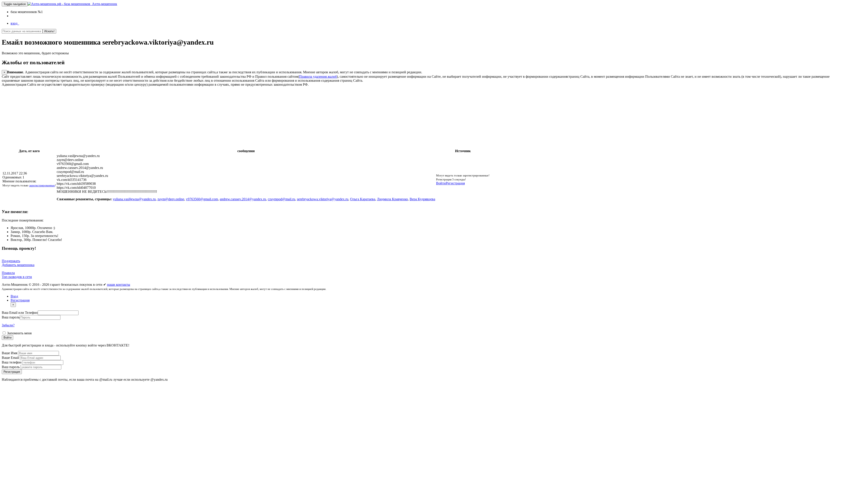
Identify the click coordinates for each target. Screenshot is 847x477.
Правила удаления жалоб (318, 76)
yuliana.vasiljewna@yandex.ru (134, 199)
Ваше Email (11, 358)
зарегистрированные (42, 185)
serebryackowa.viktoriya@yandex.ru (322, 199)
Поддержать (11, 261)
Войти (441, 183)
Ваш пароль (11, 317)
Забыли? (8, 325)
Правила (8, 273)
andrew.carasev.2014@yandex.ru (243, 199)
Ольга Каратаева (362, 199)
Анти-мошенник (103, 4)
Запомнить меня (19, 333)
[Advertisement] (134, 117)
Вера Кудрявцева (422, 199)
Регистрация (455, 183)
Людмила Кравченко (392, 199)
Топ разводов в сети (17, 277)
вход (15, 23)
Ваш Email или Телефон (20, 312)
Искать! (49, 31)
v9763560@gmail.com (202, 199)
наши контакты (118, 284)
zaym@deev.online (170, 199)
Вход (14, 296)
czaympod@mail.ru (281, 199)
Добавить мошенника (18, 265)
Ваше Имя (10, 353)
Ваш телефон (12, 362)
